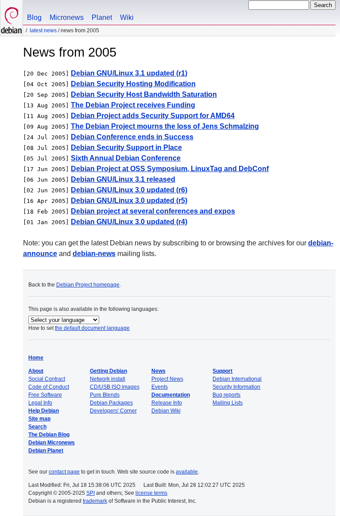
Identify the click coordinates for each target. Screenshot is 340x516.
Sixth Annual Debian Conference (126, 158)
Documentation (170, 395)
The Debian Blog (49, 435)
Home (35, 358)
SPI (90, 493)
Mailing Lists (227, 403)
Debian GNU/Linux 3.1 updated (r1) (129, 73)
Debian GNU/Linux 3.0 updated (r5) (129, 200)
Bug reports (226, 395)
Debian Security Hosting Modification (133, 84)
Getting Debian (108, 371)
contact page (64, 472)
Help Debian (43, 411)
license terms (151, 493)
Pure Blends (105, 395)
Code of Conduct (48, 387)
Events (159, 387)
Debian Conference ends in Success (132, 137)
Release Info (166, 403)
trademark (95, 501)
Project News (167, 379)
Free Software (45, 395)
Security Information (236, 387)
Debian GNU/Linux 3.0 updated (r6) (129, 190)
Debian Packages (111, 403)
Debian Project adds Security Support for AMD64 (153, 115)
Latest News (43, 30)
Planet (102, 17)
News (158, 371)
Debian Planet (45, 450)
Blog (34, 17)
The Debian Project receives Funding (133, 105)
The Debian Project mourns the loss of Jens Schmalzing (165, 126)
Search (37, 427)
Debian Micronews (51, 443)
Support (222, 371)
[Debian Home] (11, 18)
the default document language (92, 328)
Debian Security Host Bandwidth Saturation (144, 94)
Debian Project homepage (88, 285)
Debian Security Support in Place (126, 147)
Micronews (67, 17)
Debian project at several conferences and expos (153, 211)
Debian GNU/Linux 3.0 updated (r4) (129, 222)
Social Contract (46, 379)
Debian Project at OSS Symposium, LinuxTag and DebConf (170, 168)
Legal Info (40, 403)
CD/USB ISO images (114, 387)
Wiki (127, 17)
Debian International (237, 379)
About (35, 371)
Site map (39, 419)
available (187, 472)
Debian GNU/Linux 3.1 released (123, 179)
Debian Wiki (166, 411)
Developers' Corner (113, 411)
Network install (107, 379)
